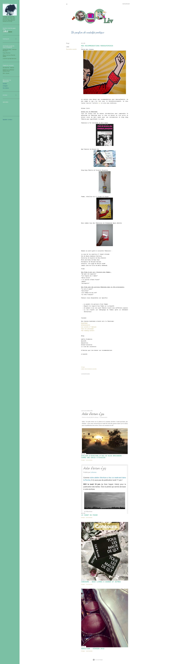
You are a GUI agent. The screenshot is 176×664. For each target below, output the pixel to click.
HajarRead (84, 323)
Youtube (5, 83)
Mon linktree (6, 88)
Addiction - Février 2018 (92, 649)
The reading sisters (87, 330)
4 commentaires (89, 584)
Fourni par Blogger (99, 659)
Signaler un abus (7, 119)
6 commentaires (89, 460)
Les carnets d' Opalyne (88, 327)
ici (99, 103)
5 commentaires (89, 517)
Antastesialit (85, 325)
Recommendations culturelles (71, 49)
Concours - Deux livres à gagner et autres (101, 582)
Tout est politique (87, 328)
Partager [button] (67, 43)
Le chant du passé (89, 515)
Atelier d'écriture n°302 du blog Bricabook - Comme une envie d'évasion (102, 457)
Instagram (5, 85)
